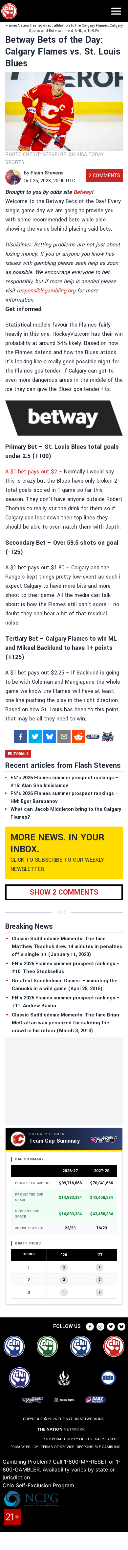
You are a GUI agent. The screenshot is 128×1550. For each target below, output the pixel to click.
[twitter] (35, 736)
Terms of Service (57, 1447)
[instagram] (100, 1327)
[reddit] (78, 736)
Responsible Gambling (98, 1447)
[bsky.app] (49, 736)
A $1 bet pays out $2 (31, 471)
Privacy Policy (24, 1447)
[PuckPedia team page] (107, 736)
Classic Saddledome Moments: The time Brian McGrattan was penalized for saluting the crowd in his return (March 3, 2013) (65, 1023)
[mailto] (64, 736)
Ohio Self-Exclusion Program (38, 1485)
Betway (82, 192)
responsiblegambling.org (46, 290)
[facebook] (20, 736)
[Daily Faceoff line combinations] (92, 736)
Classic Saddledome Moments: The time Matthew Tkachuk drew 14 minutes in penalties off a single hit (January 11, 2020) (67, 946)
